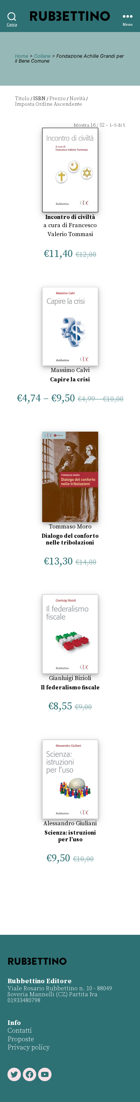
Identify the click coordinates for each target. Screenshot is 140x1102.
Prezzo (57, 98)
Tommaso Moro (70, 526)
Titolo (22, 98)
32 (102, 125)
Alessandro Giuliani (70, 823)
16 (93, 125)
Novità (77, 98)
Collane (42, 56)
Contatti (19, 1030)
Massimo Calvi (70, 370)
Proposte (20, 1039)
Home (21, 56)
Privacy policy (28, 1047)
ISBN (39, 98)
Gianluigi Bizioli (70, 678)
